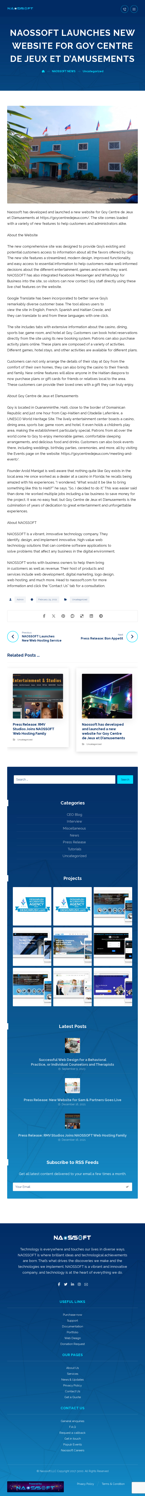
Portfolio (72, 1332)
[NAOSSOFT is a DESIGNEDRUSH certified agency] (32, 906)
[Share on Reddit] (72, 616)
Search (125, 779)
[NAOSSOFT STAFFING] (113, 987)
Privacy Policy (72, 1385)
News (74, 835)
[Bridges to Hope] (32, 946)
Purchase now (72, 1314)
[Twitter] (65, 1284)
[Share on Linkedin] (91, 616)
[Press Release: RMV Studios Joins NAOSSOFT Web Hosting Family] (72, 1121)
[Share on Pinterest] (63, 616)
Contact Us (72, 1391)
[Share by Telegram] (101, 616)
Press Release (74, 842)
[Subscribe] (127, 1186)
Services (72, 1373)
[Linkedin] (72, 1284)
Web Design (72, 1338)
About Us (72, 1368)
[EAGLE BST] (32, 987)
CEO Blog (74, 815)
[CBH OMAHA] (113, 906)
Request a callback (72, 1433)
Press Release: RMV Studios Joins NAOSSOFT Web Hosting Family (72, 1135)
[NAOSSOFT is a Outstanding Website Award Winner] (72, 906)
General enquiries (72, 1421)
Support (72, 1320)
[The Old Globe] (113, 946)
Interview (74, 821)
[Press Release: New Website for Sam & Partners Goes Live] (72, 1085)
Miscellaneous (74, 828)
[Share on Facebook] (44, 616)
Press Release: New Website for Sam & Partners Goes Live (72, 1100)
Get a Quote (72, 1397)
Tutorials (74, 849)
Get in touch (72, 1438)
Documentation (72, 1326)
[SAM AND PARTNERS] (72, 987)
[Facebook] (59, 1284)
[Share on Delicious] (82, 616)
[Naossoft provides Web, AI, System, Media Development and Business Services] (20, 8)
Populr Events (72, 1444)
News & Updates (72, 1379)
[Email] (86, 1284)
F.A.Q (72, 1427)
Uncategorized (79, 599)
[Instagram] (79, 1284)
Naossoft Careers (72, 1450)
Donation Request (72, 1344)
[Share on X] (53, 616)
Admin (20, 599)
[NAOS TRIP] (72, 946)
